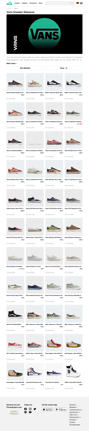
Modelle (72, 407)
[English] (81, 3)
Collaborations (75, 410)
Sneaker (16, 3)
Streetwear (33, 3)
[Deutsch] (77, 3)
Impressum (73, 412)
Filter (62, 68)
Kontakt (72, 420)
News (40, 3)
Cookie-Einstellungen (74, 423)
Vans (16, 8)
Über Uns (73, 415)
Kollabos (24, 3)
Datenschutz (74, 417)
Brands (72, 405)
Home (9, 8)
